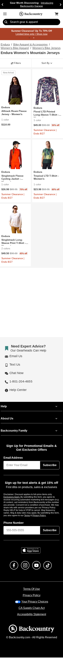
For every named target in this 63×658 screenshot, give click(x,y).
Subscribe (50, 465)
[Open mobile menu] (5, 14)
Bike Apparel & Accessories (30, 45)
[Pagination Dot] (29, 38)
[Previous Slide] (2, 4)
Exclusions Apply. (12, 497)
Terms (32, 515)
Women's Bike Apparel (14, 48)
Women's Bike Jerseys (46, 48)
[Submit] (6, 22)
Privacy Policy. (44, 515)
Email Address (13, 458)
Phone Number (14, 523)
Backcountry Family (14, 431)
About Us (7, 419)
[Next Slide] (60, 4)
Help (4, 407)
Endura (5, 45)
